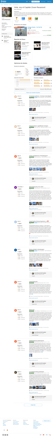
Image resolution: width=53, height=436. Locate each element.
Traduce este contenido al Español (33, 92)
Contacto (4, 424)
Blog (3, 423)
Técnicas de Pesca (16, 421)
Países (24, 421)
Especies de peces (16, 423)
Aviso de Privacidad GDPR (37, 424)
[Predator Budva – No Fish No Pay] (21, 31)
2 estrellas (17, 84)
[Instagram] (7, 435)
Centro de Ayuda (35, 421)
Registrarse (49, 1)
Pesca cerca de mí (16, 424)
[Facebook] (3, 435)
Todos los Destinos (26, 424)
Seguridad (4, 425)
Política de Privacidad (36, 423)
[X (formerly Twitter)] (5, 435)
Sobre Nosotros (5, 421)
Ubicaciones (25, 423)
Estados (24, 422)
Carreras (4, 422)
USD (27, 1)
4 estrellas (17, 81)
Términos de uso (35, 422)
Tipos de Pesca (15, 422)
